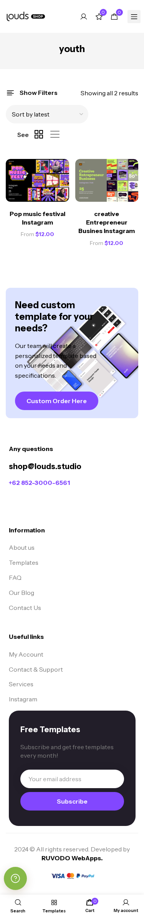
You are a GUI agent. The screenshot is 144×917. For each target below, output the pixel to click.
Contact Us (25, 607)
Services (21, 684)
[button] (56, 401)
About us (22, 547)
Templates (23, 562)
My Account (26, 654)
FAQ (15, 577)
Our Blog (21, 592)
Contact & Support (36, 669)
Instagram (23, 699)
